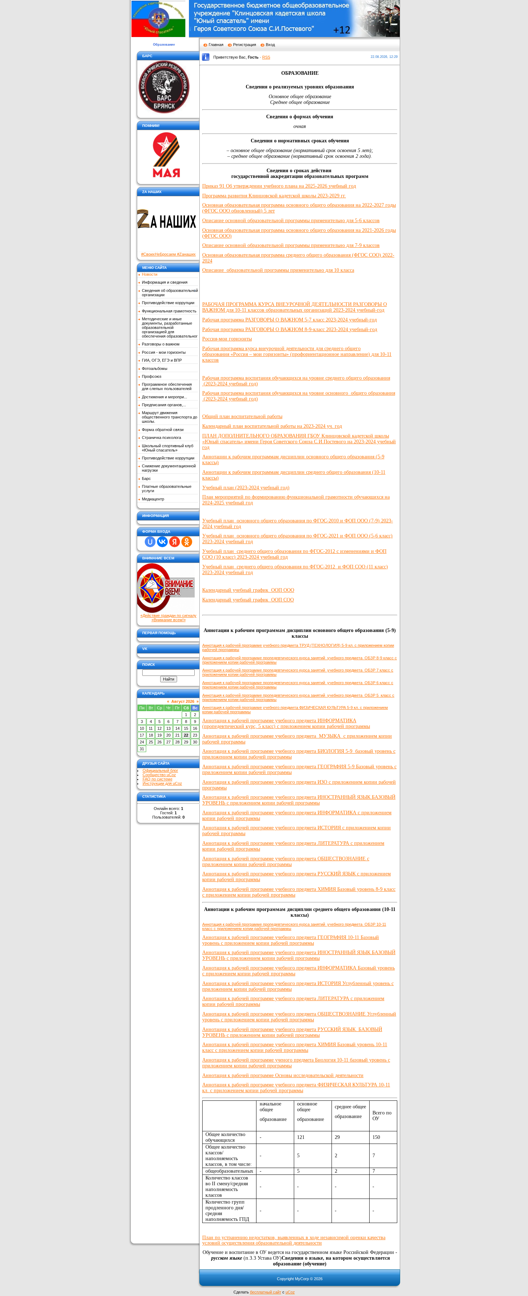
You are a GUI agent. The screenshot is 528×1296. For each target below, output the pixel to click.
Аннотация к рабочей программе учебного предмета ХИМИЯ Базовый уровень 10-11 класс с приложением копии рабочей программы (294, 1047)
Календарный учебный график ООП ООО (248, 590)
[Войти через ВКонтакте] (162, 541)
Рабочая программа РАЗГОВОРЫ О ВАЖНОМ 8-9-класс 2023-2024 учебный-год (289, 329)
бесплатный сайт (265, 1292)
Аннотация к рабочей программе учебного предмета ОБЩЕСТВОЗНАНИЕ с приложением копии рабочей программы (285, 861)
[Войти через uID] (150, 541)
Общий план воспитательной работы (242, 416)
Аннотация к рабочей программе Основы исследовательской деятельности (282, 1075)
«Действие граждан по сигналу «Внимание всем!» (168, 617)
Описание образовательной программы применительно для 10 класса (278, 270)
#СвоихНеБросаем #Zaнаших (168, 254)
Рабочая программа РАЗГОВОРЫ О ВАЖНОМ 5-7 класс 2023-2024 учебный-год (289, 319)
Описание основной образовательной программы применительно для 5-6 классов (291, 220)
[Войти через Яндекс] (174, 541)
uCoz (290, 1292)
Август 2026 (182, 701)
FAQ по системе (157, 779)
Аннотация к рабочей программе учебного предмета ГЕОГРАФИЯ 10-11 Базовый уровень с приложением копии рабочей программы (290, 940)
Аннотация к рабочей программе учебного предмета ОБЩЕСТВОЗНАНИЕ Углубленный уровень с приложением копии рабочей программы (299, 1016)
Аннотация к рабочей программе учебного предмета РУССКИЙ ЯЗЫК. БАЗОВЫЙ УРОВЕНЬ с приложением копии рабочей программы (292, 1032)
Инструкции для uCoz (162, 783)
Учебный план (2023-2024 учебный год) (246, 487)
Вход (270, 44)
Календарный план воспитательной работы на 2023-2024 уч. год (272, 426)
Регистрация (244, 44)
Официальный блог (160, 770)
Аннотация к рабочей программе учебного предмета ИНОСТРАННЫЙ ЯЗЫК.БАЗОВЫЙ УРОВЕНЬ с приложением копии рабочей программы (298, 800)
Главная (216, 44)
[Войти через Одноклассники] (186, 541)
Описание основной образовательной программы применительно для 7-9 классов (291, 245)
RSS (266, 57)
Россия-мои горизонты (227, 339)
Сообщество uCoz (159, 775)
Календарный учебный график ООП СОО (248, 600)
